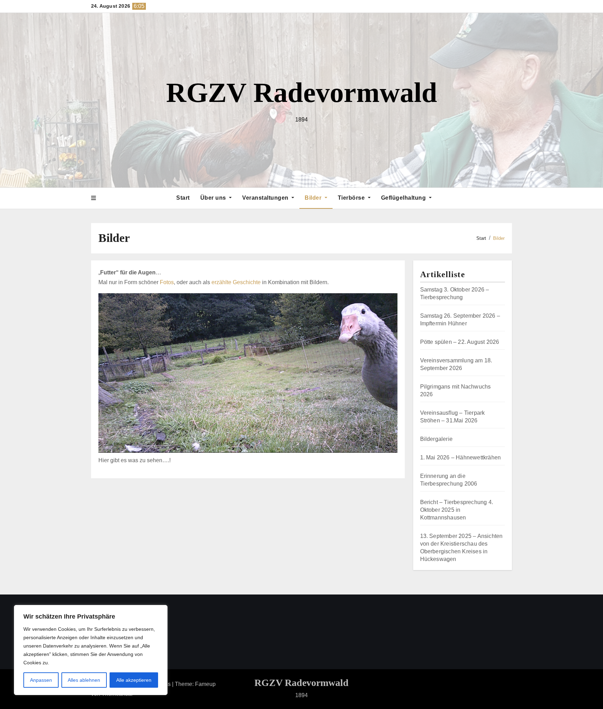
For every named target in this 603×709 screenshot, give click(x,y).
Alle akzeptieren (133, 680)
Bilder (314, 198)
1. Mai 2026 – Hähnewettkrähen (460, 457)
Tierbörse (352, 198)
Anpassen (41, 680)
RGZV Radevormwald (301, 92)
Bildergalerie (436, 439)
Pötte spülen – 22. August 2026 (459, 342)
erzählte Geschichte (236, 282)
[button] (93, 198)
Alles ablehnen (84, 680)
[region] (91, 650)
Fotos (167, 282)
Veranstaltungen (266, 198)
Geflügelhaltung (404, 198)
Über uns (214, 198)
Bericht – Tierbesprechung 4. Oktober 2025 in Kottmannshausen (456, 509)
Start (183, 198)
